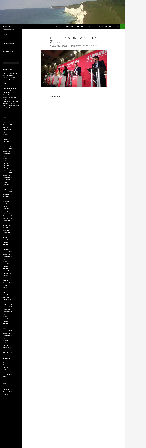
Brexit (4, 365)
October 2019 (6, 220)
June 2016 (6, 290)
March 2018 (6, 247)
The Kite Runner (7, 92)
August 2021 (6, 180)
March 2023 (6, 141)
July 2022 (5, 158)
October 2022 (6, 151)
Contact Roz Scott (81, 26)
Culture (91, 26)
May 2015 (5, 321)
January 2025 (6, 122)
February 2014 (7, 347)
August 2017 (6, 259)
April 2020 (5, 206)
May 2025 (5, 117)
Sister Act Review (7, 95)
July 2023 (5, 134)
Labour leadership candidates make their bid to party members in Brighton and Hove (73, 45)
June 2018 (6, 239)
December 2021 (7, 170)
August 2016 (6, 285)
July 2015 (5, 316)
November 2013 (7, 352)
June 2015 (6, 318)
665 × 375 (65, 45)
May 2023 (5, 139)
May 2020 (5, 204)
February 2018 (7, 249)
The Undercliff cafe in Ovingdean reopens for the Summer (10, 81)
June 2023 (6, 136)
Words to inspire (114, 26)
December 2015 (7, 304)
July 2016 (5, 287)
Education (5, 367)
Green (4, 369)
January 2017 (6, 275)
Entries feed (6, 389)
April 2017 (5, 268)
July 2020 (5, 199)
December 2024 (7, 125)
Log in (4, 387)
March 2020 (6, 208)
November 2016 (7, 280)
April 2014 (5, 345)
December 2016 (7, 278)
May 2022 (5, 160)
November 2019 (7, 218)
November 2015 (7, 307)
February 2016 (7, 299)
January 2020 (6, 213)
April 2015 (5, 323)
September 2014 (7, 335)
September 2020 (7, 194)
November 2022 (7, 148)
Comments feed (7, 392)
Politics (57, 26)
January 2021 (6, 187)
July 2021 (5, 182)
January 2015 (6, 328)
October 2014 (6, 333)
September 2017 (7, 256)
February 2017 (7, 273)
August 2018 (6, 237)
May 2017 (5, 266)
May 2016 (5, 292)
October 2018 (6, 232)
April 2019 (5, 227)
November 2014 (7, 330)
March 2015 (6, 326)
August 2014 (6, 338)
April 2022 (5, 163)
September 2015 (7, 311)
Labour (5, 372)
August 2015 (6, 314)
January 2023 (6, 144)
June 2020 (6, 201)
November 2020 (7, 192)
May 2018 (5, 242)
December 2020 (7, 189)
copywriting (69, 26)
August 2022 (6, 156)
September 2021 (7, 177)
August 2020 (6, 196)
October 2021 (6, 175)
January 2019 (6, 230)
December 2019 (7, 216)
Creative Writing (102, 26)
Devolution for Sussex (9, 77)
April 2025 (5, 120)
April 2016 (5, 295)
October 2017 (6, 254)
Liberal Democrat (7, 374)
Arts (4, 362)
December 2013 (7, 350)
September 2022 (7, 153)
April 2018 (5, 244)
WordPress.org (7, 394)
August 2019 (6, 225)
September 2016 (7, 283)
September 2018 (7, 235)
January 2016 (6, 302)
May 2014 (5, 342)
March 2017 (6, 271)
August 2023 (6, 132)
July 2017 (5, 261)
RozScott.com (8, 26)
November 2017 (7, 251)
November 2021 (7, 172)
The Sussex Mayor (8, 86)
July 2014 (5, 340)
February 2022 (7, 168)
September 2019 (7, 223)
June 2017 (6, 263)
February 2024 (7, 129)
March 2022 (6, 165)
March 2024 (6, 127)
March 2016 (6, 297)
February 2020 (7, 211)
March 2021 (6, 184)
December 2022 (7, 146)
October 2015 (6, 309)
